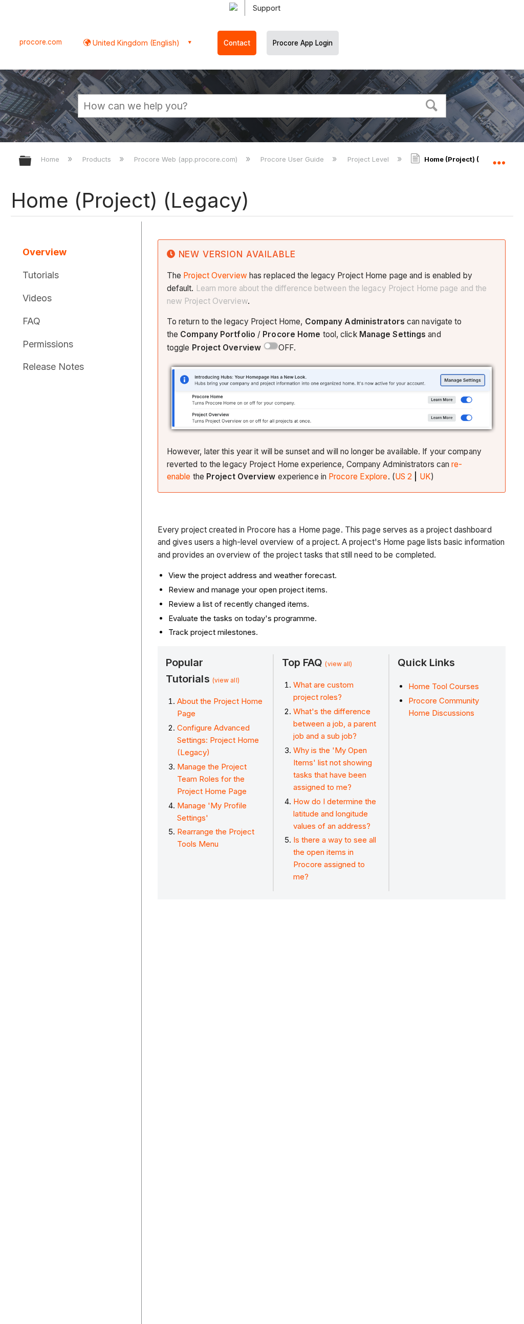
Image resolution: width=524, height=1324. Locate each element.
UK (425, 476)
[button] (432, 104)
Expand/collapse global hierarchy (31, 161)
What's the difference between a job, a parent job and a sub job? (334, 724)
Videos (37, 298)
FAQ (31, 321)
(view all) (225, 680)
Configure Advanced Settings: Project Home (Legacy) (218, 740)
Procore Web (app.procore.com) (186, 159)
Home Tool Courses (443, 686)
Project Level (368, 159)
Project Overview (215, 275)
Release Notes (53, 366)
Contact (237, 43)
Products (97, 159)
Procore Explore (358, 476)
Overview (45, 252)
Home (51, 159)
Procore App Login (303, 43)
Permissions (48, 344)
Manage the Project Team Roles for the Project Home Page (212, 779)
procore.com (40, 42)
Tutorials (41, 275)
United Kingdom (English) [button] (135, 42)
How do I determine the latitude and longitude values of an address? (334, 814)
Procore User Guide (293, 159)
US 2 (403, 476)
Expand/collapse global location (499, 157)
